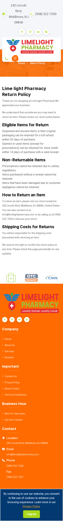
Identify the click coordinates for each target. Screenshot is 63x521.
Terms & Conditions (15, 394)
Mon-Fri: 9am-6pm (15, 413)
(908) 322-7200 (46, 14)
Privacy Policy (31, 506)
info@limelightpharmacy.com (22, 454)
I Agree (31, 514)
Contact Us (11, 376)
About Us (10, 345)
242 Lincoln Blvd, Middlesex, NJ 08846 (19, 14)
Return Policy (12, 388)
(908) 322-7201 (15, 477)
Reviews (9, 357)
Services (9, 351)
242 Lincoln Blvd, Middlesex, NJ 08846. (27, 443)
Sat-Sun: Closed (13, 419)
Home (21, 63)
